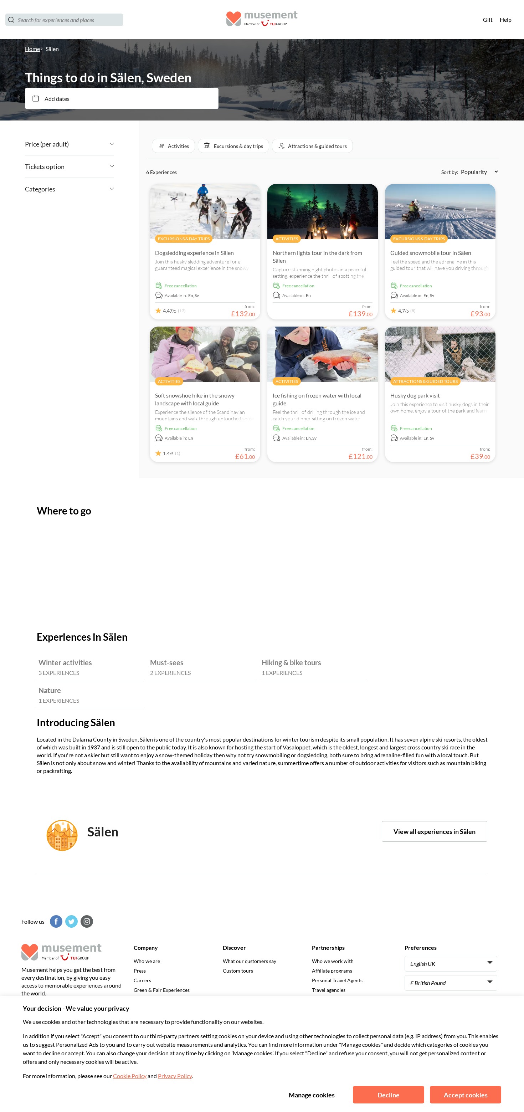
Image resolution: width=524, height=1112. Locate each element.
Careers (142, 980)
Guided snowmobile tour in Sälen (430, 252)
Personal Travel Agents (337, 980)
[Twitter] (70, 921)
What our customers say (249, 961)
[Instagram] (86, 921)
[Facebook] (55, 921)
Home (32, 48)
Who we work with (333, 961)
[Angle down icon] (91, 144)
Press (140, 971)
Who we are (147, 961)
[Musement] (262, 19)
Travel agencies (328, 990)
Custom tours (238, 971)
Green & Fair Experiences (162, 990)
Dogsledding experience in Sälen (194, 252)
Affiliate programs (332, 971)
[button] (173, 146)
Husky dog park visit (415, 395)
